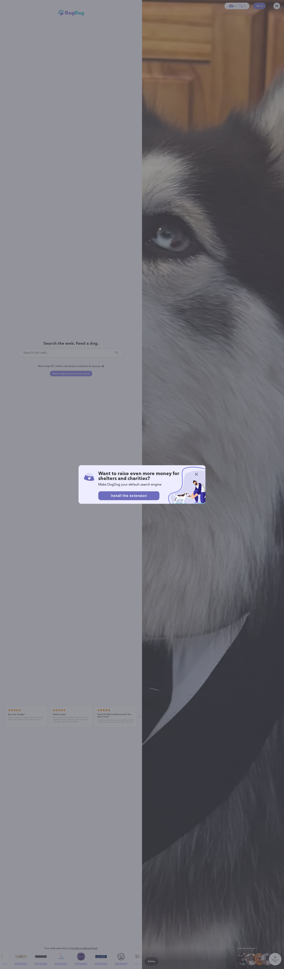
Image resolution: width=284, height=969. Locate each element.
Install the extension (129, 495)
